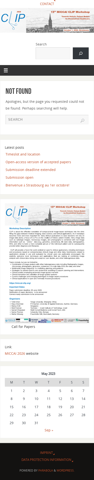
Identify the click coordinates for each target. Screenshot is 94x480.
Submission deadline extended (31, 169)
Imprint (46, 452)
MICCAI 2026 (15, 353)
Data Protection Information (46, 460)
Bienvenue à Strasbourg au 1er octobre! (37, 185)
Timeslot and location (23, 154)
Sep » (49, 430)
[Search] (81, 53)
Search (41, 44)
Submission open (20, 177)
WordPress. (65, 470)
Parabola (45, 470)
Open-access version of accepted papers (38, 162)
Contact (47, 4)
